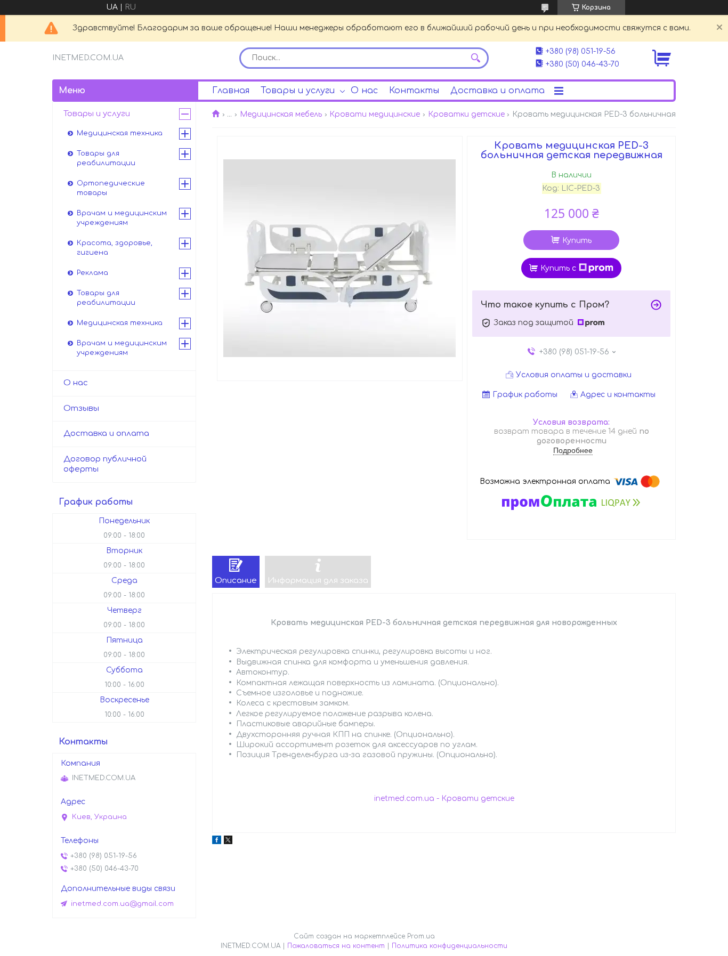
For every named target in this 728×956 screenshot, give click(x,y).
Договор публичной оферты (105, 464)
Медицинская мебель (281, 114)
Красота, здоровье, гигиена (114, 247)
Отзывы (81, 408)
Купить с (558, 268)
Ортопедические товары (111, 188)
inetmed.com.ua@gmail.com (122, 904)
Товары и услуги (298, 90)
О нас (364, 90)
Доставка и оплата (497, 90)
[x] (228, 842)
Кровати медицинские (374, 114)
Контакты (414, 90)
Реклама (92, 273)
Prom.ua (421, 936)
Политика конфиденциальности (449, 946)
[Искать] (475, 58)
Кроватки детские (466, 114)
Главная (230, 90)
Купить (577, 241)
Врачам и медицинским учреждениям (122, 217)
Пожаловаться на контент (336, 946)
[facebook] (216, 842)
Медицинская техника (120, 133)
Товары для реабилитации (106, 158)
